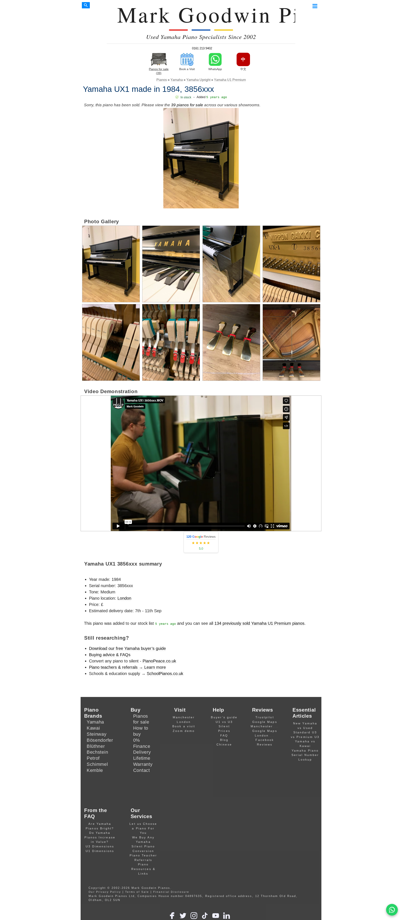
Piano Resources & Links (143, 869)
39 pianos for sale (187, 105)
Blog (224, 740)
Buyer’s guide (224, 717)
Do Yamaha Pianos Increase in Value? (99, 837)
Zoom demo (184, 731)
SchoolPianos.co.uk (165, 673)
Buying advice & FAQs (109, 654)
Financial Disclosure (171, 891)
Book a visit (183, 726)
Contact (141, 770)
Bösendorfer (100, 740)
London (124, 598)
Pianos (161, 80)
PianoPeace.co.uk (159, 661)
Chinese (224, 744)
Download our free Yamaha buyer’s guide (127, 648)
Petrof (93, 758)
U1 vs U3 (224, 722)
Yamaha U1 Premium (230, 80)
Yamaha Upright (198, 80)
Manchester (184, 717)
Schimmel (97, 764)
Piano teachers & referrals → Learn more (127, 667)
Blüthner (96, 746)
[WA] (392, 910)
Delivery (142, 752)
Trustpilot (264, 717)
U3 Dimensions (100, 846)
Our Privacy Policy (105, 891)
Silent (224, 726)
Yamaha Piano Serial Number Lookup (305, 755)
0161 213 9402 (202, 48)
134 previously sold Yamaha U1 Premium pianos (259, 623)
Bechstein (97, 752)
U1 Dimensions (100, 851)
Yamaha (176, 80)
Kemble (95, 770)
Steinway (97, 734)
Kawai (93, 728)
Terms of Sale (137, 891)
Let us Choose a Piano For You (143, 828)
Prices (224, 731)
